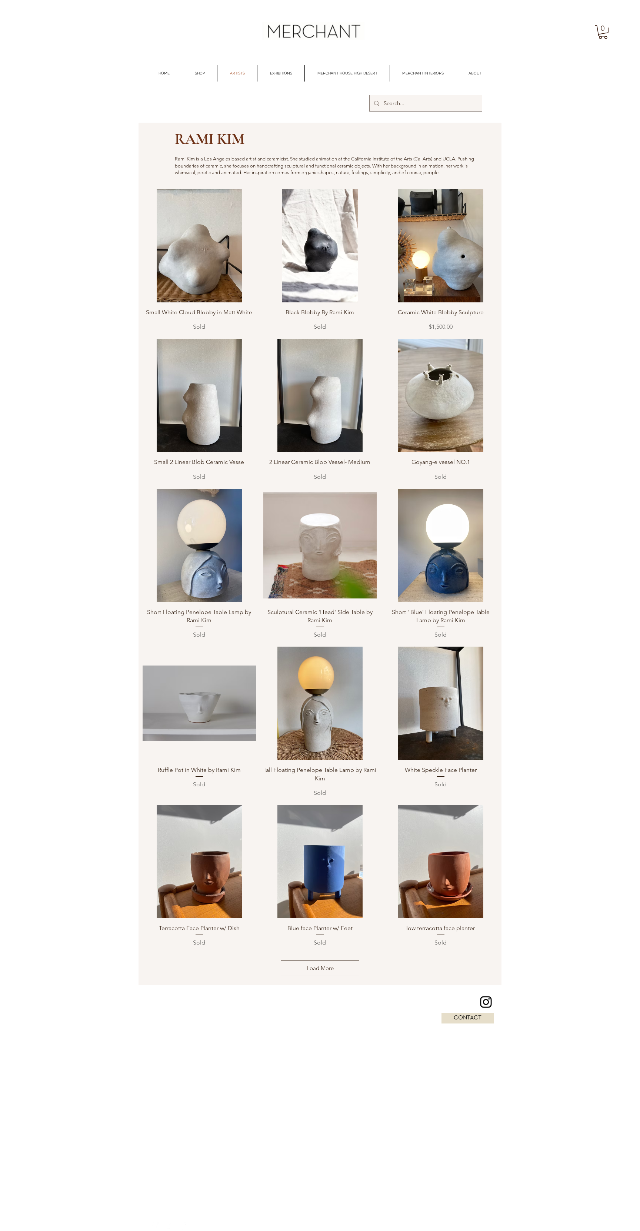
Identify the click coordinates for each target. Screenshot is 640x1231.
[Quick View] (199, 245)
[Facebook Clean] (154, 1226)
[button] (603, 32)
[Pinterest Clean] (184, 1226)
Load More (320, 968)
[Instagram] (486, 1002)
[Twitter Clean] (169, 1226)
